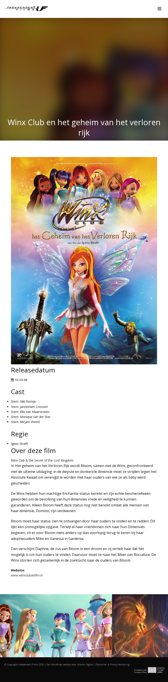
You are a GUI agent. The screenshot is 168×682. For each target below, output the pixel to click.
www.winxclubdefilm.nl (27, 575)
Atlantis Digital (85, 664)
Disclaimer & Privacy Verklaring (113, 664)
